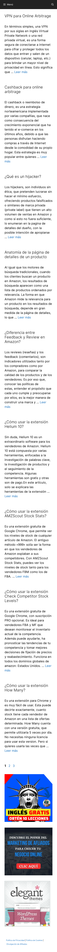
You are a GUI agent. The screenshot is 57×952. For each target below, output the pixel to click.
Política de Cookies (34, 940)
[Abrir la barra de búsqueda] (52, 4)
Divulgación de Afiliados (17, 944)
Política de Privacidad (15, 940)
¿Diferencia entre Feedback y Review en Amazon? (25, 337)
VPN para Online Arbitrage (28, 16)
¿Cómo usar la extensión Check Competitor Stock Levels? (26, 596)
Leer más (20, 72)
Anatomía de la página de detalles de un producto (27, 254)
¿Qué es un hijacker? (23, 176)
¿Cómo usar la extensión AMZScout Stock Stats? (26, 513)
